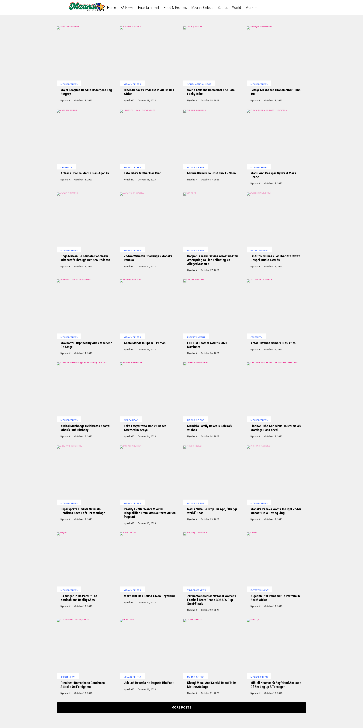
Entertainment (148, 7)
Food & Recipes (175, 7)
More (249, 7)
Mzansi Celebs (202, 7)
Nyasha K (65, 100)
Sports (223, 7)
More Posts (181, 707)
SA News (126, 7)
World (236, 7)
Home (111, 7)
